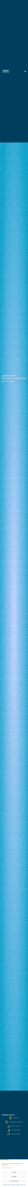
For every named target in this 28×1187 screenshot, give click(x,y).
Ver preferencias (14, 1181)
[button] (25, 71)
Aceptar (14, 1172)
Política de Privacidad (15, 1184)
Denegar (14, 1176)
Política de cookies (6, 1184)
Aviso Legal (23, 1184)
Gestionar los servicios (6, 1167)
